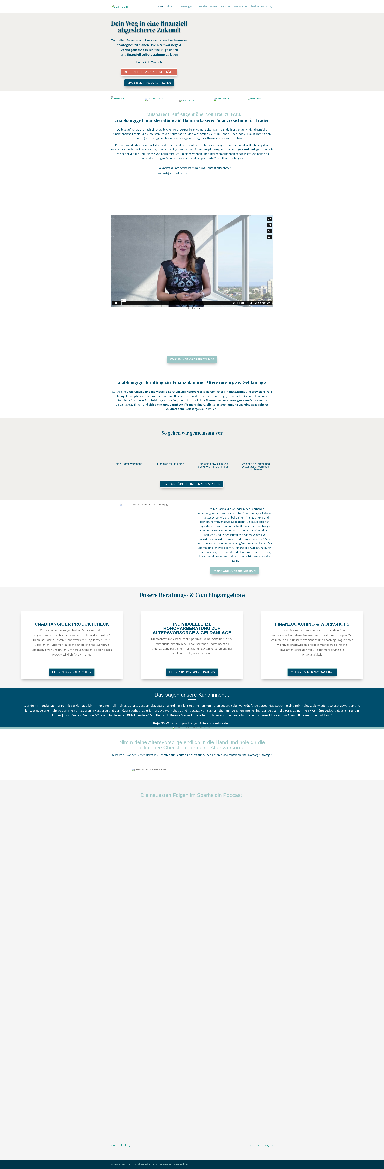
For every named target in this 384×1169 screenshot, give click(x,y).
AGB (154, 1164)
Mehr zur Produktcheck (71, 672)
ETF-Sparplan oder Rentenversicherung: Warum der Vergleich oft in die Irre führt (162, 960)
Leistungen (186, 6)
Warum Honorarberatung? (192, 359)
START (159, 6)
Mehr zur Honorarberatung (192, 672)
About (170, 6)
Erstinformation (141, 1164)
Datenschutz (181, 1164)
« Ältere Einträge (121, 1145)
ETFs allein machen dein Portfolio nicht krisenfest (143, 817)
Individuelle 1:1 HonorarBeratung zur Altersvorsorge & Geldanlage (192, 628)
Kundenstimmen (208, 6)
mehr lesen (121, 838)
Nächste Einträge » (261, 1145)
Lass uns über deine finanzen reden (192, 484)
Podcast (225, 6)
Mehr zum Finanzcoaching (312, 672)
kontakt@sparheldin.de (172, 173)
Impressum (165, 1164)
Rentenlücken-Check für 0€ (248, 6)
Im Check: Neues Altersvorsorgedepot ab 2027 (142, 1102)
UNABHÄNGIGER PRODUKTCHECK (72, 624)
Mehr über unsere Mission (235, 571)
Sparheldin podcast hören (149, 83)
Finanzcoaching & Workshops (312, 624)
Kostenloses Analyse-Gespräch (149, 72)
